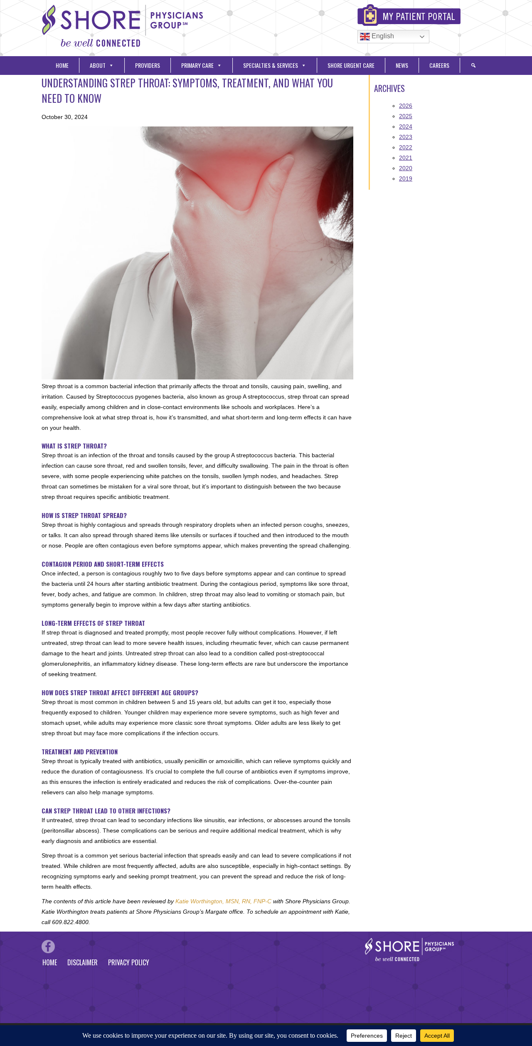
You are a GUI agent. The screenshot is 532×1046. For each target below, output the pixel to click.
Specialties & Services (270, 65)
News (402, 65)
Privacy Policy (128, 962)
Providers (147, 65)
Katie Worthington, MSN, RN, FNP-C (223, 901)
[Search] (473, 65)
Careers (439, 65)
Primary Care (197, 65)
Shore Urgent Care (351, 65)
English (382, 36)
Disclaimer (82, 962)
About (98, 65)
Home (62, 65)
